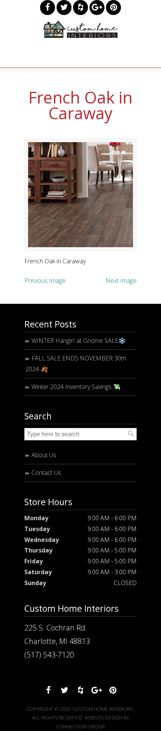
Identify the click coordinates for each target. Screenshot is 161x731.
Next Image (121, 280)
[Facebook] (47, 7)
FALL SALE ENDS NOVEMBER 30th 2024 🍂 (75, 363)
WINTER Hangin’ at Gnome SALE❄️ (78, 340)
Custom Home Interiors (80, 29)
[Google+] (96, 7)
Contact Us (46, 472)
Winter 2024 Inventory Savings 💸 (76, 387)
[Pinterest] (113, 7)
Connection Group (80, 726)
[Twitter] (64, 7)
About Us (43, 455)
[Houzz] (80, 7)
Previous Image (45, 280)
